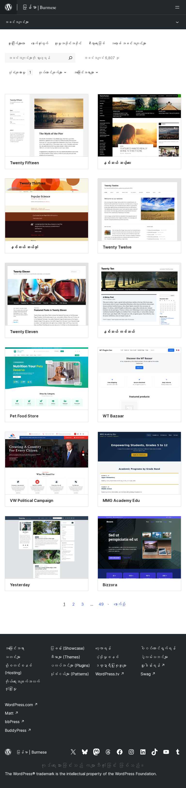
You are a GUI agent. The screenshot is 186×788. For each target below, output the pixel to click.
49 (101, 604)
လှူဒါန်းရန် (153, 665)
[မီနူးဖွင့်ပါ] (178, 7)
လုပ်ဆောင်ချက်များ (50, 72)
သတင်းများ (12, 657)
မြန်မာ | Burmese (31, 752)
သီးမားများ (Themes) (65, 657)
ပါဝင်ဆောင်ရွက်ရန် (158, 648)
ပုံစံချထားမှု (19, 72)
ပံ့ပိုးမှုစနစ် (107, 657)
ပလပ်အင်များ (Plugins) (70, 665)
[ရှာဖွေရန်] (70, 58)
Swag (148, 673)
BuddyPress (18, 730)
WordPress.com (21, 704)
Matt (11, 713)
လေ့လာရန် (103, 648)
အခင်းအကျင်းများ (17, 22)
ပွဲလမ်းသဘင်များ (154, 657)
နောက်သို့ (119, 604)
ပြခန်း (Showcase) (67, 648)
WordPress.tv (109, 673)
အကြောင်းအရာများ (84, 72)
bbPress (14, 721)
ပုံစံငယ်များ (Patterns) (69, 673)
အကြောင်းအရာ (14, 648)
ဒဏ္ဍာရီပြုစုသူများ (110, 665)
